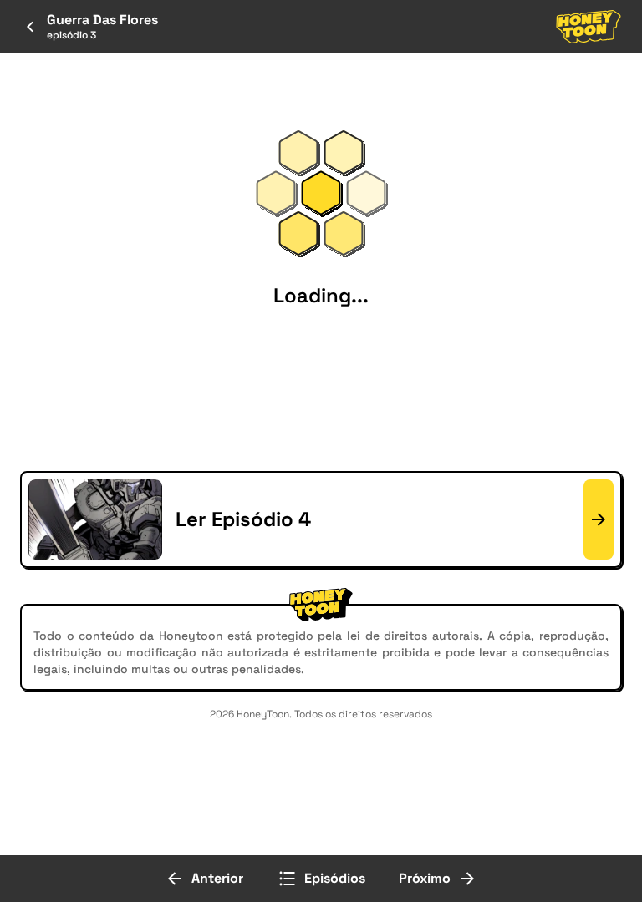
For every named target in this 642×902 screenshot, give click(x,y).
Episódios (334, 878)
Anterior (217, 878)
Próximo (425, 878)
